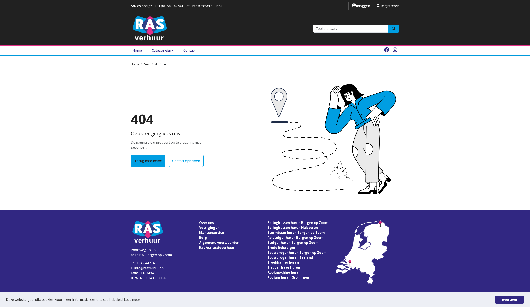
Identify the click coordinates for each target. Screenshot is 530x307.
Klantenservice (211, 232)
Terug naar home (148, 160)
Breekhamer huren (283, 262)
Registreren (388, 5)
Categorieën (161, 50)
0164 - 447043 (143, 263)
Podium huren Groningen (288, 277)
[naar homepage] (219, 28)
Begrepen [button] (509, 299)
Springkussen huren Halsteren (292, 227)
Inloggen (361, 5)
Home (137, 50)
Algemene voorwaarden (219, 242)
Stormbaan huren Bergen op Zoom (296, 232)
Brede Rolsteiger (281, 247)
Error (146, 64)
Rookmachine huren (284, 272)
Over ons (206, 222)
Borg (203, 237)
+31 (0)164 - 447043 (169, 6)
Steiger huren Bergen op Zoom (293, 242)
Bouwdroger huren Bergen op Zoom (297, 252)
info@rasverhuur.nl (206, 6)
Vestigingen (209, 227)
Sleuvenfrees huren (283, 267)
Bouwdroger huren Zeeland (290, 257)
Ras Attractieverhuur (216, 247)
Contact (189, 50)
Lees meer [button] (132, 299)
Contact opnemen (186, 160)
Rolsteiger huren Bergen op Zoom (295, 237)
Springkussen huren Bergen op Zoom (298, 222)
